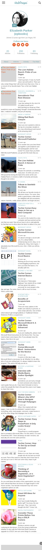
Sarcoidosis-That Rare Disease (26, 96)
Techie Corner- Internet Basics (25, 274)
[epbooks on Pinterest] (27, 44)
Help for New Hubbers (26, 392)
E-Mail (20, 440)
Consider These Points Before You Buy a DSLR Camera (26, 516)
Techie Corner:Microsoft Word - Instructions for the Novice (27, 348)
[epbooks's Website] (22, 44)
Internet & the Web (25, 270)
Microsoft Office (24, 134)
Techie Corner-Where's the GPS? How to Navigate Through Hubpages (27, 398)
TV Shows (21, 182)
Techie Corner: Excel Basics (25, 255)
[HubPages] (21, 3)
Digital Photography (26, 510)
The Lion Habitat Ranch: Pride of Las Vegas (27, 72)
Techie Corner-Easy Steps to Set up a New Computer (27, 210)
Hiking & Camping (24, 114)
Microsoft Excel (24, 251)
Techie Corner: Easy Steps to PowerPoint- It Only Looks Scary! (27, 422)
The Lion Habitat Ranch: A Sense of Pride (26, 162)
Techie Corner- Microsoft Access (26, 231)
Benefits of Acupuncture (24, 300)
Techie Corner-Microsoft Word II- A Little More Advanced (27, 323)
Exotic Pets (22, 67)
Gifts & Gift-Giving (25, 490)
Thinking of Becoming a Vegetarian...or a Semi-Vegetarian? (26, 472)
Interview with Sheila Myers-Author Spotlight (25, 373)
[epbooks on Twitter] (18, 44)
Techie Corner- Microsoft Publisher (27, 138)
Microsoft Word (24, 318)
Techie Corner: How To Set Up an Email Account (27, 445)
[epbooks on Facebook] (14, 44)
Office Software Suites (27, 416)
